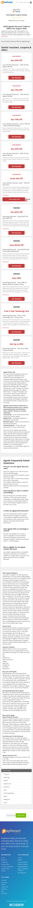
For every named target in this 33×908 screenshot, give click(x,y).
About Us (4, 860)
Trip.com (6, 774)
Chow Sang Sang (9, 793)
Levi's (5, 802)
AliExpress (7, 799)
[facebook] (11, 905)
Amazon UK (7, 784)
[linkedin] (22, 905)
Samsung (6, 777)
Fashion (20, 860)
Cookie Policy (5, 869)
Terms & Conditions (7, 866)
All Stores (4, 893)
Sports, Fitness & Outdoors (23, 869)
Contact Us (4, 862)
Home (3, 858)
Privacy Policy (5, 864)
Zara (5, 790)
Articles (3, 871)
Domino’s (6, 787)
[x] (16, 905)
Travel (20, 858)
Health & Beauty (22, 866)
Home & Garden (22, 862)
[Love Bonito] (16, 56)
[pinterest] (19, 905)
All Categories (22, 873)
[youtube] (13, 905)
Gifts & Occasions (23, 864)
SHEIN (6, 780)
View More (4, 36)
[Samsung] (16, 208)
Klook (5, 796)
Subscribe (21, 815)
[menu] (31, 2)
